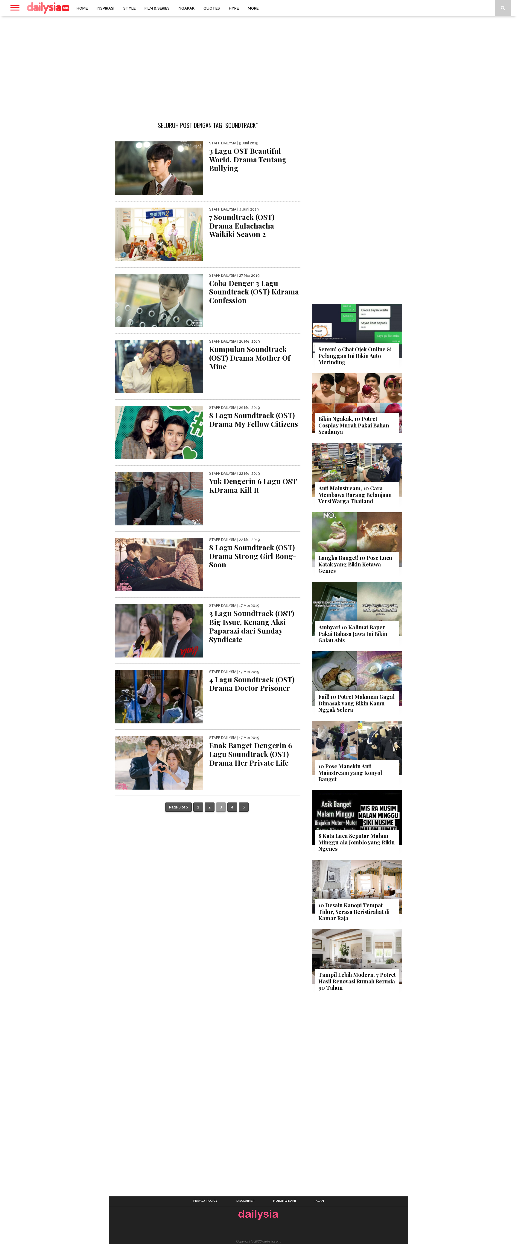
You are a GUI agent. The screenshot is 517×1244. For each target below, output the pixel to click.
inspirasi (105, 8)
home (82, 8)
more (253, 8)
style (129, 8)
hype (234, 8)
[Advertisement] (258, 64)
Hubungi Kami (284, 1200)
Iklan (319, 1200)
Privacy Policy (205, 1200)
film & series (157, 8)
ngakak (186, 8)
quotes (211, 8)
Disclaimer (245, 1200)
